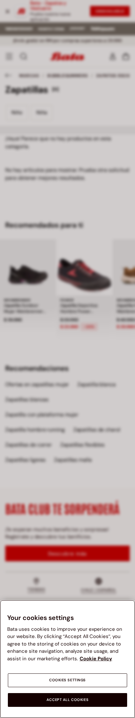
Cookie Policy (96, 658)
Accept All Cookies (67, 699)
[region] (67, 659)
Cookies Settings (67, 680)
